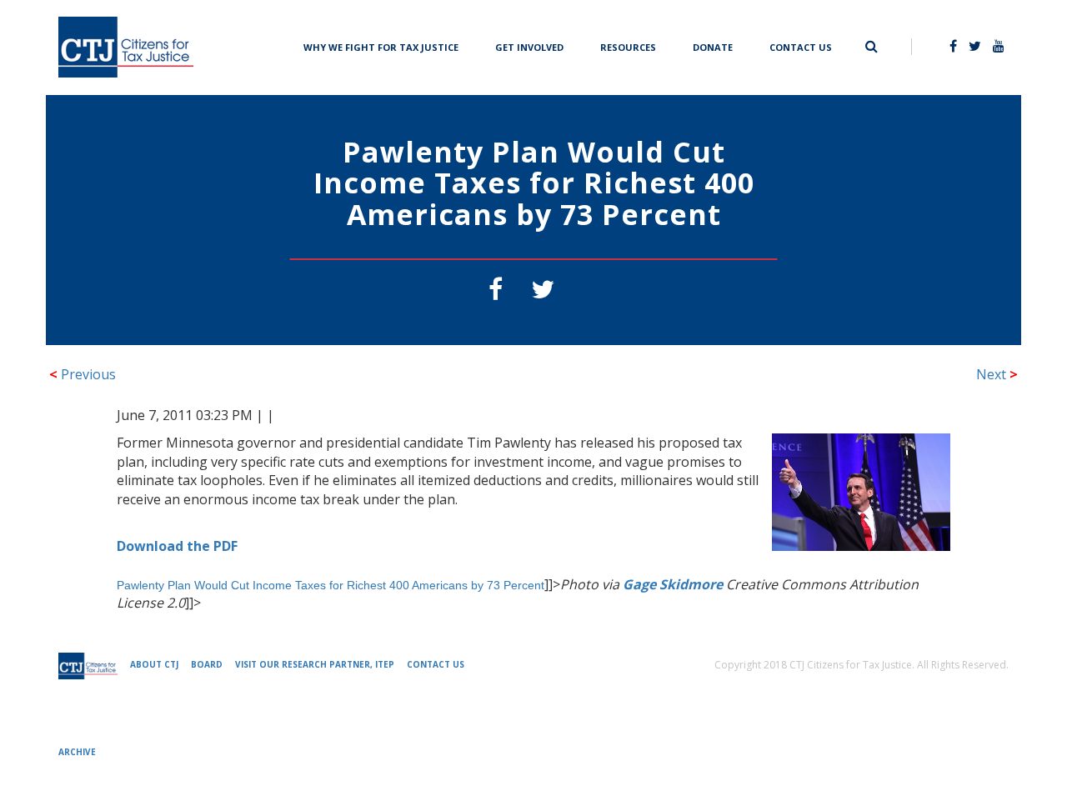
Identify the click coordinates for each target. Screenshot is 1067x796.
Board (207, 664)
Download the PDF (177, 546)
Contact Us (800, 45)
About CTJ (154, 664)
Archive (77, 752)
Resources (628, 45)
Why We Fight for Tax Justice (380, 45)
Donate (713, 45)
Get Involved (529, 45)
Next (997, 374)
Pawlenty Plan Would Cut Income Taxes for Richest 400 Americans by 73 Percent (330, 585)
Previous (82, 374)
